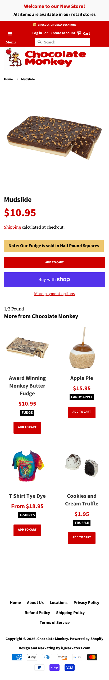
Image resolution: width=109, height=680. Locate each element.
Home (8, 79)
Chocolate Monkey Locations (56, 25)
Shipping (12, 227)
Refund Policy (37, 613)
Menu (11, 42)
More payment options (54, 293)
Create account (63, 33)
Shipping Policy (70, 613)
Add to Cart (27, 427)
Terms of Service (55, 622)
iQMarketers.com (75, 648)
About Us (35, 603)
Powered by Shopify (86, 639)
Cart (86, 33)
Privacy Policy (86, 603)
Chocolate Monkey (55, 58)
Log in (37, 33)
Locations (58, 603)
